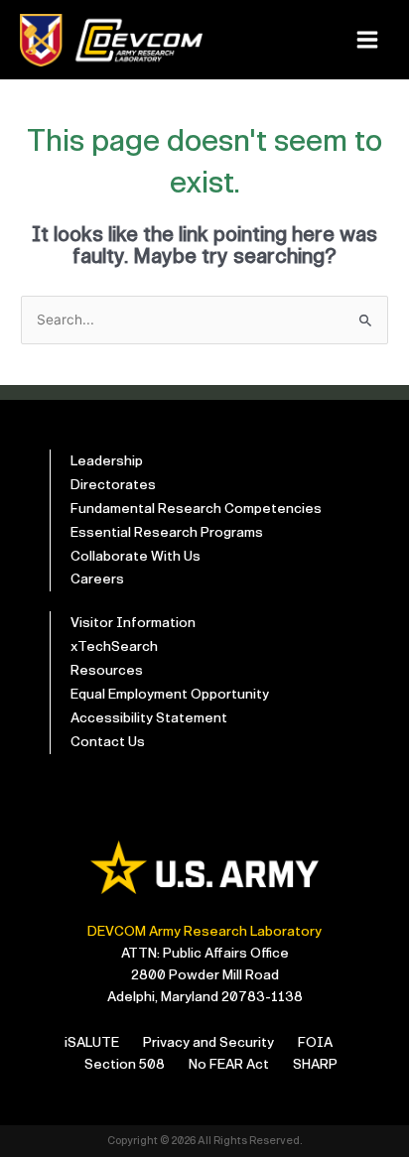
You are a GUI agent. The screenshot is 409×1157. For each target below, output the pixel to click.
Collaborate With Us (135, 556)
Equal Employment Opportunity (169, 694)
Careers (97, 579)
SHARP (315, 1064)
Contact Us (107, 741)
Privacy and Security (208, 1042)
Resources (106, 670)
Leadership (106, 460)
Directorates (113, 484)
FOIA (315, 1042)
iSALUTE (92, 1042)
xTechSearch (114, 646)
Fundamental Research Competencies (196, 508)
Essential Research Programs (166, 532)
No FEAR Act (229, 1064)
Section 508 (124, 1064)
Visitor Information (133, 622)
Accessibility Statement (148, 717)
